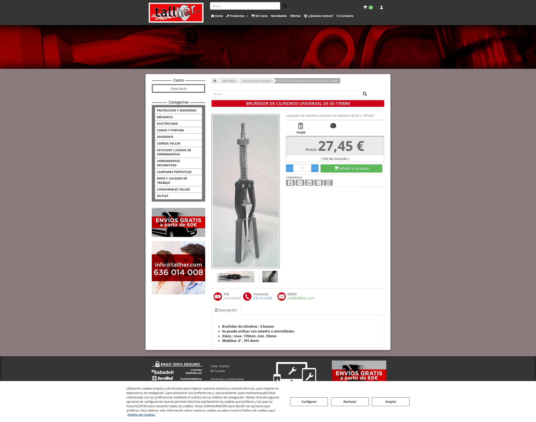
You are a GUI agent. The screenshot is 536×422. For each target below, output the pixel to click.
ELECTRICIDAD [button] (167, 123)
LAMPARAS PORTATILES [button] (174, 172)
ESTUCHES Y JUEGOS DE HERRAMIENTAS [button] (174, 152)
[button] (176, 13)
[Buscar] (283, 6)
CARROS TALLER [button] (168, 143)
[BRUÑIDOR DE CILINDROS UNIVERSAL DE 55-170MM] (246, 191)
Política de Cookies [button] (141, 415)
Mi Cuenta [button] (217, 371)
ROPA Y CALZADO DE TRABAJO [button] (172, 180)
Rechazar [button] (349, 402)
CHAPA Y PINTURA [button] (170, 130)
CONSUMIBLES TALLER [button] (173, 189)
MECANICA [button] (165, 117)
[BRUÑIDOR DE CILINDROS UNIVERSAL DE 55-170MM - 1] (235, 276)
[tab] (226, 310)
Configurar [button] (309, 402)
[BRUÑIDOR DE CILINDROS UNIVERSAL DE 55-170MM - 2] (270, 276)
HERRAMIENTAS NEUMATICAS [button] (168, 163)
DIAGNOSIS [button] (165, 137)
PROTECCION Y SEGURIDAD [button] (176, 110)
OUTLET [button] (162, 196)
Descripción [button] (227, 310)
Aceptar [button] (390, 402)
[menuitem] (368, 7)
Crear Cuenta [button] (219, 366)
